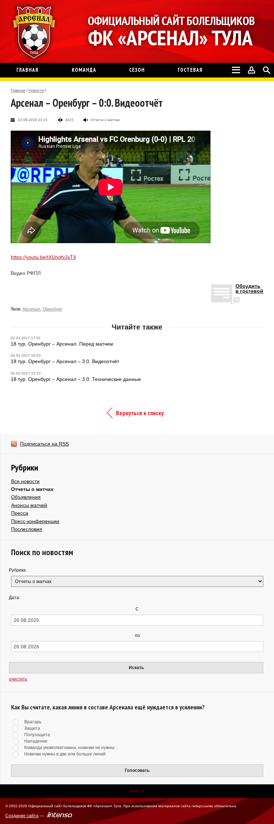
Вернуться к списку (140, 413)
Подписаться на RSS (44, 444)
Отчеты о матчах (32, 489)
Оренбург (52, 309)
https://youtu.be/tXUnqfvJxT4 (43, 257)
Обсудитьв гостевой (249, 288)
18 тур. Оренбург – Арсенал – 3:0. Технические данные (76, 379)
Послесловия (26, 529)
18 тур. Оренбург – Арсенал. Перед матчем (62, 344)
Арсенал (31, 309)
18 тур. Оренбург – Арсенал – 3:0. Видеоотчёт (65, 361)
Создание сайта (22, 815)
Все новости (25, 481)
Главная (18, 90)
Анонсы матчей (29, 505)
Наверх (137, 791)
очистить (18, 679)
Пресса (19, 513)
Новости (36, 90)
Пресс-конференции (35, 521)
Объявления (26, 497)
